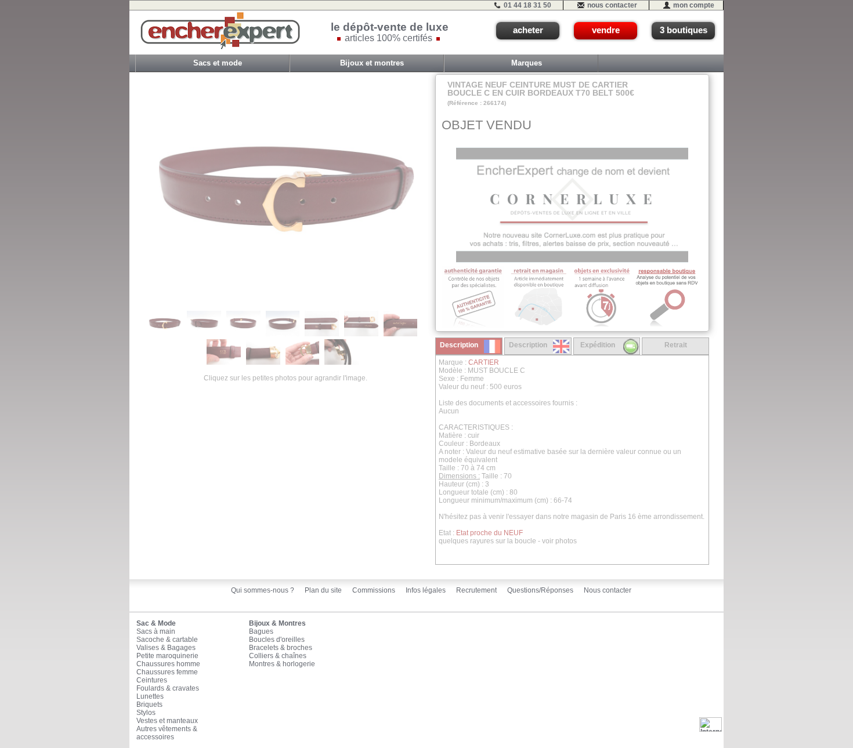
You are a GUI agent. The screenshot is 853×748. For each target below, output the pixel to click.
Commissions (373, 590)
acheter (528, 30)
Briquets (149, 704)
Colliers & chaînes (277, 656)
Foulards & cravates (167, 688)
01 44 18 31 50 (527, 5)
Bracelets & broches (280, 648)
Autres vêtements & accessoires (166, 733)
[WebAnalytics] (710, 724)
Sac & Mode (156, 623)
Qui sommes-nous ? (262, 590)
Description (459, 345)
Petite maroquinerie (167, 656)
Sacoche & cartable (167, 640)
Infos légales (426, 590)
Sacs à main (155, 631)
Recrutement (476, 590)
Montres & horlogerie (282, 664)
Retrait (675, 345)
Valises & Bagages (166, 648)
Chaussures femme (167, 672)
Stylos (146, 713)
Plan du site (323, 590)
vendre (606, 30)
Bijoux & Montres (277, 623)
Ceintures (151, 680)
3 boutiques (683, 30)
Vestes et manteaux (167, 721)
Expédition (597, 345)
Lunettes (150, 696)
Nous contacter (607, 590)
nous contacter (612, 5)
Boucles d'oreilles (277, 640)
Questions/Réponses (540, 590)
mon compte (693, 5)
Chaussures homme (168, 664)
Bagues (261, 631)
